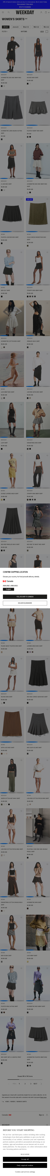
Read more (25, 1154)
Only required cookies (25, 1165)
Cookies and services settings (25, 1172)
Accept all (25, 1159)
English (8, 589)
